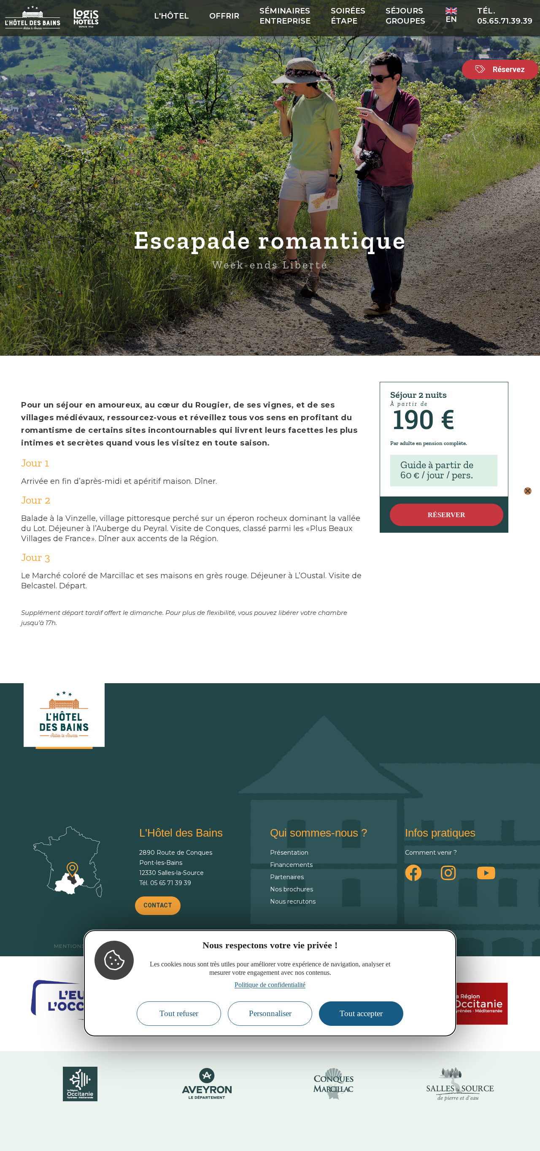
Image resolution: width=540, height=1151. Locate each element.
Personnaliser (270, 1013)
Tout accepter (361, 1013)
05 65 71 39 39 (170, 883)
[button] (528, 491)
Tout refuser (178, 1013)
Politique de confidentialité (270, 984)
